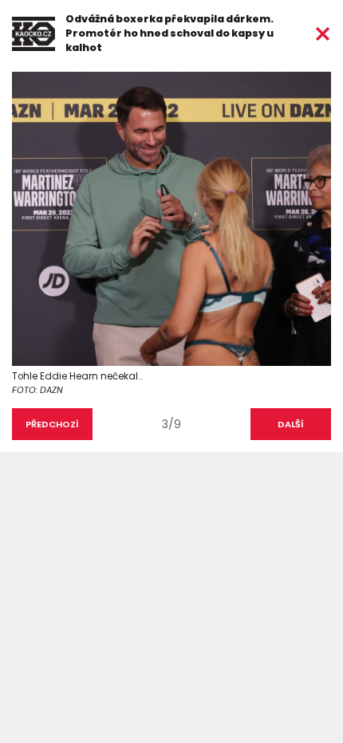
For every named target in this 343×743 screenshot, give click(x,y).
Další (291, 424)
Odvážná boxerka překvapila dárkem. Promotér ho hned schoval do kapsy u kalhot (169, 33)
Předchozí (52, 424)
